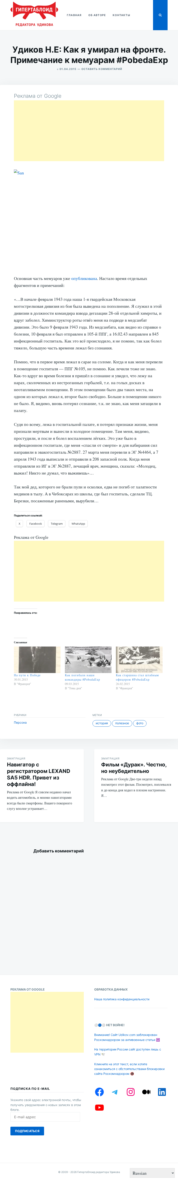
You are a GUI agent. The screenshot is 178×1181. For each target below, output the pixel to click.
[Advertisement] (89, 130)
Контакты (121, 15)
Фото (139, 723)
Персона (20, 722)
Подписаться (27, 1131)
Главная (74, 15)
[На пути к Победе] (37, 660)
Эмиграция (16, 758)
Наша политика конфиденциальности (121, 999)
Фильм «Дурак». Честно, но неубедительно (133, 767)
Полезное (122, 723)
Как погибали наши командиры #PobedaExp (82, 677)
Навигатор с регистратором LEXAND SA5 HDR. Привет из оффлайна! (38, 774)
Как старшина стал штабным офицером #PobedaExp (137, 677)
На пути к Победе (27, 675)
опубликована (84, 278)
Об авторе (97, 15)
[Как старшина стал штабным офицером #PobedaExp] (139, 660)
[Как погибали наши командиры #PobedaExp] (88, 660)
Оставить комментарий (101, 69)
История (102, 723)
